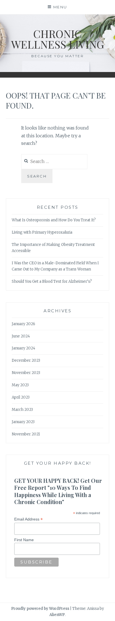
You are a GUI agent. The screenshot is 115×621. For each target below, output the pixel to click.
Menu (60, 7)
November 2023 (26, 372)
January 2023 (23, 421)
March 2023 (22, 409)
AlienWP (57, 614)
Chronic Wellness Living (57, 39)
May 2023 (20, 385)
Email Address (28, 519)
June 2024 (21, 336)
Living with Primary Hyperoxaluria (42, 232)
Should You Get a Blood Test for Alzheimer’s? (52, 281)
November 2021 (26, 434)
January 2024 (23, 348)
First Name (24, 540)
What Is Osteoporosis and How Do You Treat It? (54, 220)
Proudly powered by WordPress (40, 608)
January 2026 (23, 324)
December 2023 (26, 360)
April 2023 (21, 397)
